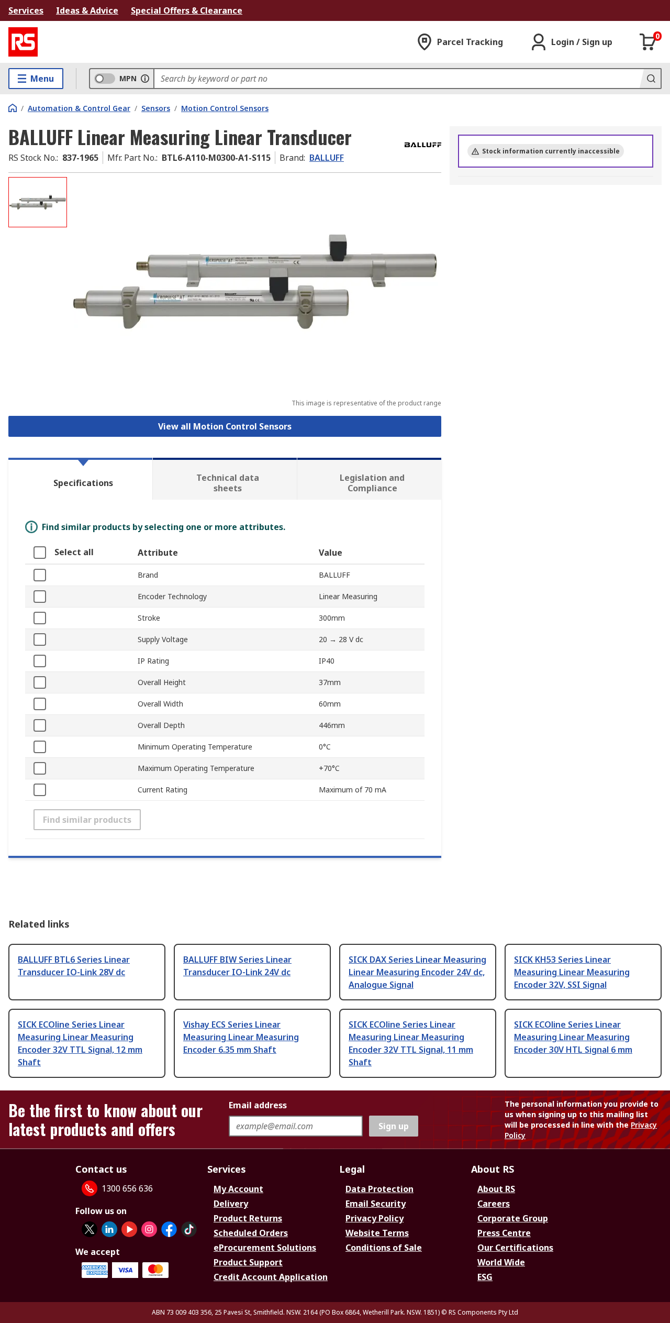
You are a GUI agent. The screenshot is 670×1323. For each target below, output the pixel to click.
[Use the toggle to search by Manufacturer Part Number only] (145, 78)
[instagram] (149, 1229)
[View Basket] (648, 41)
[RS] (23, 42)
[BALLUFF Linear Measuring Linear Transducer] (255, 281)
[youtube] (129, 1229)
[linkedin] (109, 1229)
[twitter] (89, 1229)
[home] (12, 108)
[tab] (80, 479)
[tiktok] (189, 1229)
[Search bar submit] (650, 78)
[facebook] (169, 1229)
